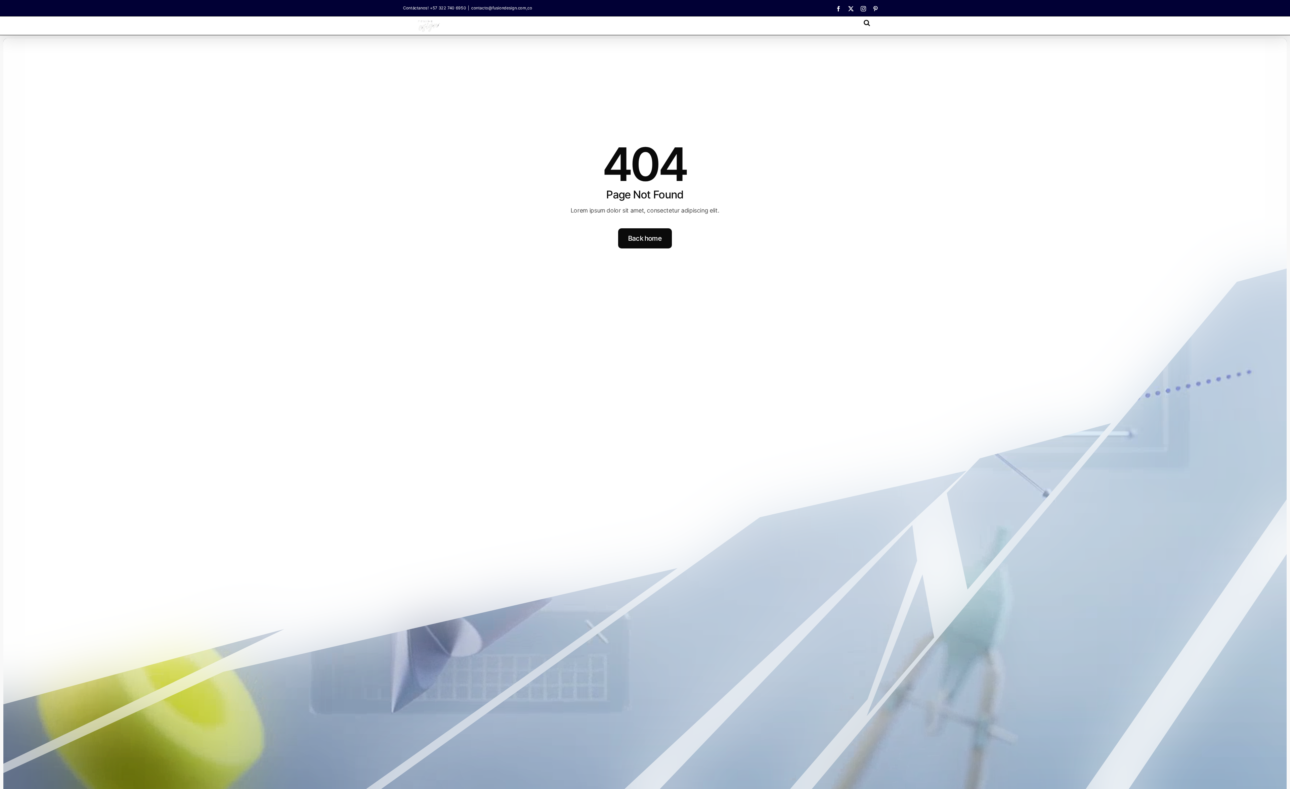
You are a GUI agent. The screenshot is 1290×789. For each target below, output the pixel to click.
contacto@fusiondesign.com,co (501, 7)
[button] (867, 22)
